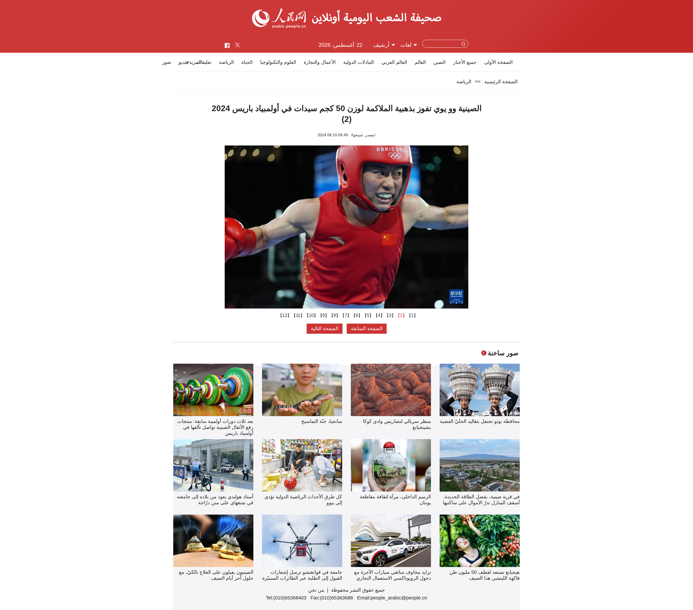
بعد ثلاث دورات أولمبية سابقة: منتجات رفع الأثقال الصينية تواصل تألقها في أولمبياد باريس (215, 427)
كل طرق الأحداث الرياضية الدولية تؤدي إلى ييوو (303, 499)
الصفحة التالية (324, 328)
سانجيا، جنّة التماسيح (321, 421)
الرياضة (226, 62)
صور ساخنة (503, 353)
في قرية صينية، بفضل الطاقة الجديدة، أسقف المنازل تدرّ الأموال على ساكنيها (481, 499)
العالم (420, 62)
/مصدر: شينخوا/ (363, 135)
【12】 (285, 315)
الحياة (247, 62)
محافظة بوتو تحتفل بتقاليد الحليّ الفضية (480, 421)
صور (166, 62)
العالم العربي (394, 62)
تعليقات (203, 62)
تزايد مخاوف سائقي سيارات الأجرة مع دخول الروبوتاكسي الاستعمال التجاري (392, 575)
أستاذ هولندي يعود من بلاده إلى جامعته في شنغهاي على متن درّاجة (215, 499)
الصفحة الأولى (498, 62)
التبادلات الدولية (358, 62)
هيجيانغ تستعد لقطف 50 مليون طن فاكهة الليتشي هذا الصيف (484, 575)
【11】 (298, 315)
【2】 (401, 315)
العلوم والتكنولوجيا (278, 62)
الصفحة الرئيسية (501, 81)
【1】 (412, 315)
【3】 (390, 315)
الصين (439, 62)
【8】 (334, 315)
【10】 (311, 315)
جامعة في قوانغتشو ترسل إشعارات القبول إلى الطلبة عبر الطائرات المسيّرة (302, 575)
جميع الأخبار (464, 62)
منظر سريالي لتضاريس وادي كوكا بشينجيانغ (397, 424)
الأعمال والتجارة (320, 62)
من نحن (316, 590)
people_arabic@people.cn (399, 598)
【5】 (368, 315)
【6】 (356, 315)
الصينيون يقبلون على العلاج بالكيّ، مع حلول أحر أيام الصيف (216, 575)
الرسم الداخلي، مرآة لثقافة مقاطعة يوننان (395, 499)
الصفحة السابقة (367, 328)
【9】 (323, 315)
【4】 (379, 315)
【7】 (345, 315)
